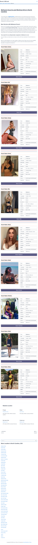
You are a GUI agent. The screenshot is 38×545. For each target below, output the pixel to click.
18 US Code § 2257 (4, 531)
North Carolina (7, 3)
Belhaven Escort (11, 16)
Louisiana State (3, 475)
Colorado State (3, 454)
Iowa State (3, 470)
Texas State (3, 516)
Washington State (4, 522)
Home (1, 3)
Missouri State (3, 486)
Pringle (4, 410)
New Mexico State (4, 496)
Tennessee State (4, 514)
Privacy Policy (3, 532)
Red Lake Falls (6, 420)
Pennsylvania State (4, 507)
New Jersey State (4, 494)
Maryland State (3, 478)
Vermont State (3, 519)
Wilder (21, 410)
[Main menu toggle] (37, 1)
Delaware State (3, 457)
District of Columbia (4, 459)
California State (3, 452)
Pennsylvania (5, 411)
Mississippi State (4, 485)
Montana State (3, 488)
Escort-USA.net (4, 1)
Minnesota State (3, 483)
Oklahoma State (3, 504)
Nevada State (3, 491)
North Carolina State (4, 499)
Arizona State (3, 449)
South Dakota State (4, 512)
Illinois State (3, 467)
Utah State (3, 517)
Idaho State (3, 465)
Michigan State (3, 481)
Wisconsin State (3, 525)
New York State (3, 498)
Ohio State (3, 503)
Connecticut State (4, 455)
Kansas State (3, 472)
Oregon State (3, 506)
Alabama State (3, 446)
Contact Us (3, 537)
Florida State (3, 460)
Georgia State (3, 462)
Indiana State (3, 468)
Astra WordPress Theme (27, 542)
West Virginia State (4, 524)
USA (3, 3)
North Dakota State (4, 501)
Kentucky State (3, 473)
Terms (2, 534)
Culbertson (22, 420)
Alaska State (3, 447)
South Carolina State (4, 511)
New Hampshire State (4, 493)
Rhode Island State (4, 509)
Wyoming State (3, 527)
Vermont (22, 411)
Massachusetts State (4, 480)
